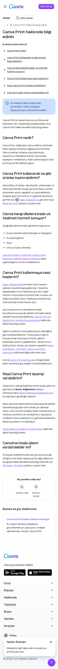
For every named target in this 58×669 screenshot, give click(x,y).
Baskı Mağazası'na (29, 199)
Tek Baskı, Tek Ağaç (13, 465)
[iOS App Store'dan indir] (40, 575)
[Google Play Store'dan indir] (15, 575)
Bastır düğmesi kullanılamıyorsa (36, 392)
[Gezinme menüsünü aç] (5, 6)
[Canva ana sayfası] (16, 6)
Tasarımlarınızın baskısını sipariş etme (23, 429)
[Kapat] (51, 642)
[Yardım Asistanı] (51, 662)
